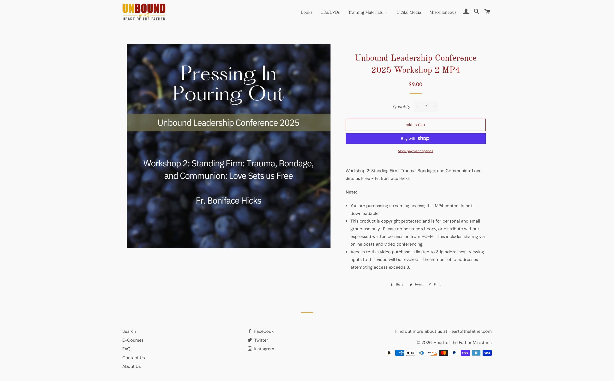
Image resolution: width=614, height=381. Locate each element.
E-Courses (133, 340)
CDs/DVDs (330, 12)
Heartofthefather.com (470, 331)
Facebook (263, 331)
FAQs (127, 349)
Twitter (260, 340)
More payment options (415, 151)
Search (129, 331)
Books (306, 12)
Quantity (401, 106)
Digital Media (408, 12)
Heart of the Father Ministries (463, 342)
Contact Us (133, 358)
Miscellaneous (443, 12)
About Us (131, 366)
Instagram (263, 349)
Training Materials (366, 12)
